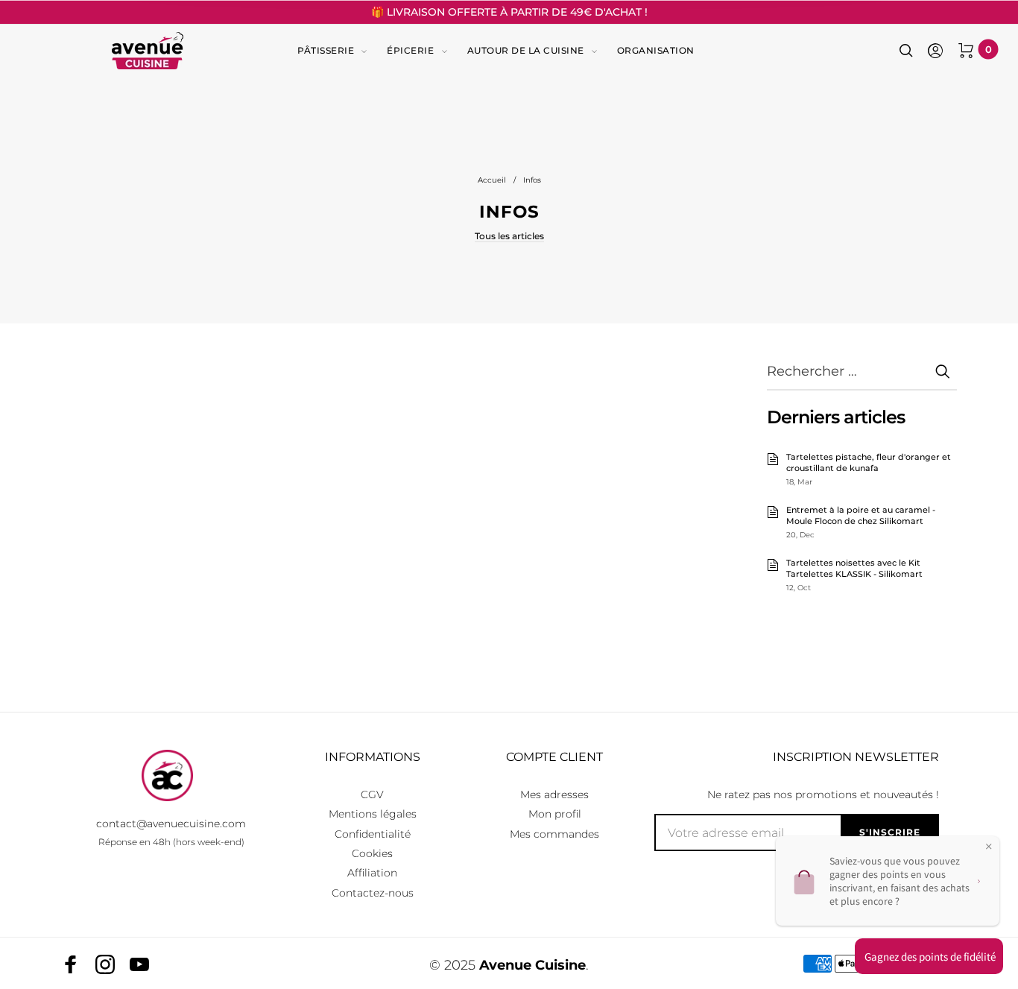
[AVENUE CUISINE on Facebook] (70, 964)
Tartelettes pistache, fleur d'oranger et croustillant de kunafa (868, 463)
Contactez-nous (373, 893)
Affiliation (372, 872)
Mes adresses (554, 794)
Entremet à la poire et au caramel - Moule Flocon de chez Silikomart (860, 516)
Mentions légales (373, 814)
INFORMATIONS (372, 757)
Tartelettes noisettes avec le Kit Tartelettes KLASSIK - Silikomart (854, 568)
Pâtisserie (325, 50)
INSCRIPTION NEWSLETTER (855, 757)
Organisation (656, 50)
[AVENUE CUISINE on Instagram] (105, 964)
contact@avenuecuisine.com (171, 823)
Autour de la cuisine (525, 50)
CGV (372, 794)
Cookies (372, 853)
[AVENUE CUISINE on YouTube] (139, 964)
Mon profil (554, 814)
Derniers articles (836, 417)
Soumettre (942, 371)
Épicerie (410, 50)
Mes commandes (554, 834)
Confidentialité (373, 834)
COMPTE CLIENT (554, 757)
